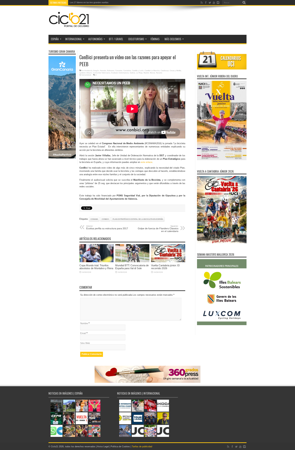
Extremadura (124, 73)
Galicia (132, 73)
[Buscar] (244, 2)
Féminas (155, 39)
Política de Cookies (120, 446)
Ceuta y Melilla (175, 70)
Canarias (118, 70)
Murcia (152, 73)
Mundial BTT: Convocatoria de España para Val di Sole (132, 267)
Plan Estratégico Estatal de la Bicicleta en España (138, 219)
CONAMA (94, 219)
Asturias (103, 70)
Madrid (146, 73)
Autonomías (95, 39)
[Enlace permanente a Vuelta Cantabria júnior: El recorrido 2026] (168, 261)
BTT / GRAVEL (116, 39)
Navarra (159, 73)
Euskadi (114, 73)
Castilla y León (138, 70)
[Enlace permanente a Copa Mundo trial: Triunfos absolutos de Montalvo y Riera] (96, 261)
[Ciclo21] (69, 26)
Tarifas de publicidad (142, 446)
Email (83, 333)
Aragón (96, 70)
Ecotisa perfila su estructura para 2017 (107, 227)
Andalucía (88, 70)
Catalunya (165, 70)
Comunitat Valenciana (101, 73)
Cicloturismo (136, 39)
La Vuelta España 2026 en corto (85, 2)
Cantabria (127, 70)
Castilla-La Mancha (152, 70)
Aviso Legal (103, 446)
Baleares (110, 70)
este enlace (146, 162)
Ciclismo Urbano (85, 73)
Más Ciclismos (173, 39)
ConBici (105, 219)
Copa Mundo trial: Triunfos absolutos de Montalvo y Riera (96, 267)
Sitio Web (85, 343)
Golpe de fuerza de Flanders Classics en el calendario (158, 229)
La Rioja (139, 73)
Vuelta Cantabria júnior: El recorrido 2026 (165, 267)
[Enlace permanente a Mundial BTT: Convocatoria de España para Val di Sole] (132, 261)
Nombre (84, 323)
